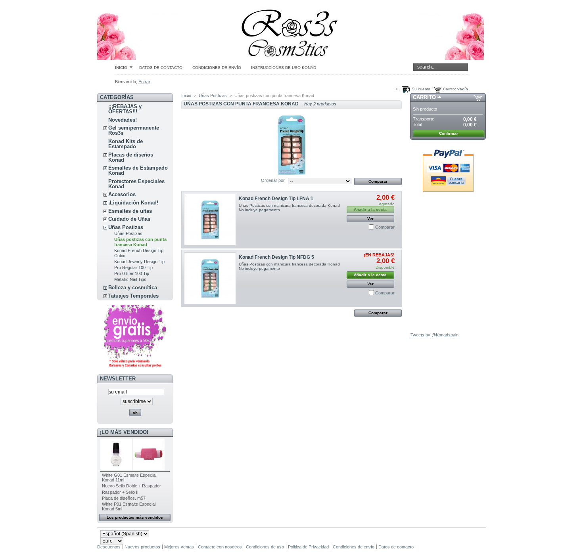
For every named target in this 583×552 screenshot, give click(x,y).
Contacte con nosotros (220, 546)
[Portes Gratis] (135, 367)
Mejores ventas (179, 546)
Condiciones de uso (265, 546)
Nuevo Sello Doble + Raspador (131, 485)
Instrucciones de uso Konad (283, 67)
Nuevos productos (142, 546)
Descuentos (109, 546)
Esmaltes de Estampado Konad (138, 170)
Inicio (121, 67)
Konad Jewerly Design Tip (139, 261)
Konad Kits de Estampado (125, 143)
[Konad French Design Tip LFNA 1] (210, 220)
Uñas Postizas (125, 227)
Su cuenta (421, 89)
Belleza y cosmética (132, 287)
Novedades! (122, 120)
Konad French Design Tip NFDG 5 (276, 257)
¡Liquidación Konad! (133, 203)
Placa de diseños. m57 (124, 498)
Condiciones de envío (216, 67)
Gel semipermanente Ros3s (133, 130)
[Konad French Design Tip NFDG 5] (210, 278)
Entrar (144, 81)
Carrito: (449, 89)
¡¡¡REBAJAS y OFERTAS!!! (125, 109)
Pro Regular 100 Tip (133, 267)
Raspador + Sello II (120, 492)
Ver (370, 218)
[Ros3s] (149, 30)
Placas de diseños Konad (130, 157)
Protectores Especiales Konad (136, 183)
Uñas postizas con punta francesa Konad (140, 242)
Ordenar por (273, 180)
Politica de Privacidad (308, 546)
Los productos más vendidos (135, 517)
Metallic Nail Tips (130, 279)
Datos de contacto (160, 67)
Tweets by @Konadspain (434, 334)
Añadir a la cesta (370, 275)
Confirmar (448, 133)
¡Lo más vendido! (124, 432)
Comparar (385, 227)
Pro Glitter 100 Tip (131, 273)
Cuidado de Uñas (129, 219)
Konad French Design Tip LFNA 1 (276, 198)
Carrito (424, 97)
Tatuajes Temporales (133, 296)
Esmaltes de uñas (130, 211)
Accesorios (122, 194)
